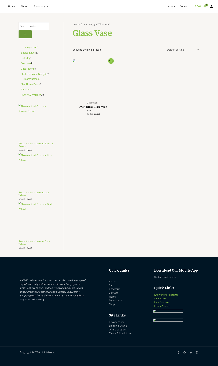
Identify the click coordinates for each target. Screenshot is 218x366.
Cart (111, 285)
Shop (112, 304)
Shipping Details (118, 325)
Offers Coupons (118, 329)
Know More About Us (166, 294)
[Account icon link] (211, 6)
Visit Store (160, 298)
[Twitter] (191, 352)
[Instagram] (197, 352)
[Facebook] (184, 352)
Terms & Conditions (120, 333)
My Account (115, 300)
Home (11, 6)
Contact (184, 6)
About (24, 6)
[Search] (25, 34)
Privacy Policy (116, 322)
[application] (47, 6)
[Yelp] (178, 352)
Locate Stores (162, 306)
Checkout (114, 289)
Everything (40, 6)
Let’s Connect (161, 302)
